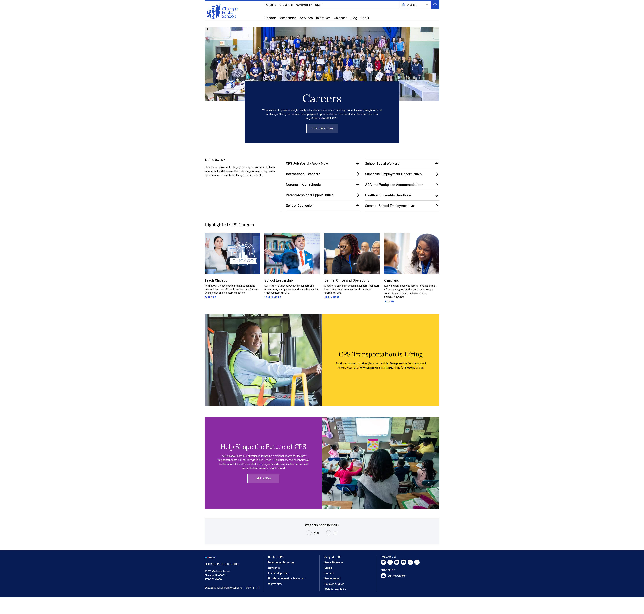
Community (304, 4)
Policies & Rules (334, 584)
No (335, 533)
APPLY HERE (332, 297)
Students (286, 4)
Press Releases (334, 562)
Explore (210, 297)
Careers (329, 573)
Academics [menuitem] (288, 18)
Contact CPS (276, 557)
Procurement (332, 578)
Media (328, 567)
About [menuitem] (364, 18)
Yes (316, 533)
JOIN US (389, 301)
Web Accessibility (335, 589)
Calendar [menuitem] (340, 18)
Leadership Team (278, 573)
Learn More (272, 297)
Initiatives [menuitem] (323, 18)
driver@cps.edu (370, 363)
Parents (270, 4)
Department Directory (281, 562)
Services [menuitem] (306, 18)
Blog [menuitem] (353, 18)
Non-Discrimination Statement (286, 578)
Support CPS (332, 557)
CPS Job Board (322, 128)
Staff (319, 4)
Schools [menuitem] (270, 18)
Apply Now (263, 478)
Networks (274, 567)
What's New (275, 584)
